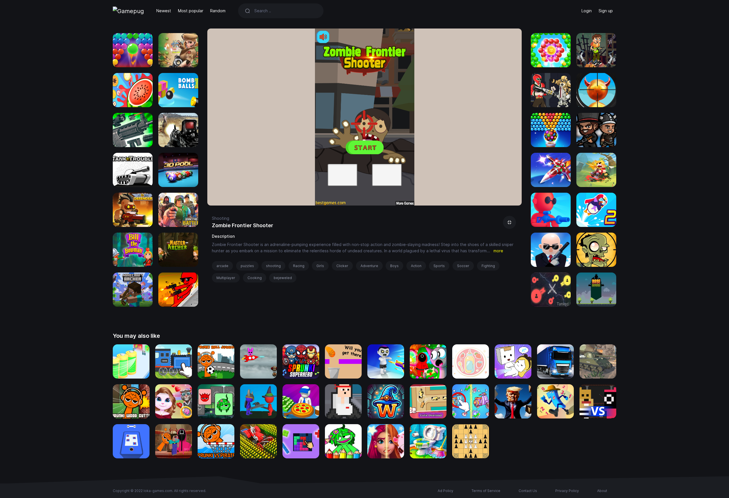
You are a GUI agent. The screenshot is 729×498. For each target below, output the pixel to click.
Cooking (254, 278)
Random (218, 10)
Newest (163, 10)
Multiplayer (225, 278)
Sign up (606, 10)
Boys (394, 266)
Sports (439, 266)
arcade (222, 266)
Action (416, 266)
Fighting (488, 266)
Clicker (342, 266)
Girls (320, 266)
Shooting (220, 218)
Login (586, 10)
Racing (298, 266)
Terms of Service (486, 491)
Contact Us (528, 491)
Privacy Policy (567, 491)
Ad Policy (445, 491)
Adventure (369, 266)
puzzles (247, 266)
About (602, 491)
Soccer (463, 266)
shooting (273, 266)
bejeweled (283, 278)
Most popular (190, 10)
